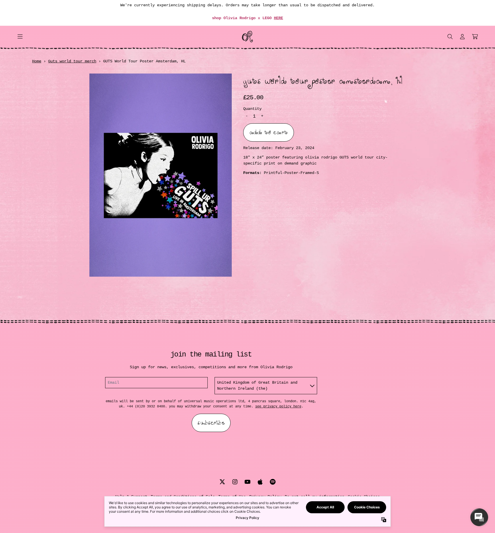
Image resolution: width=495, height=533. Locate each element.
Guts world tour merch (72, 61)
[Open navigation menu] (20, 36)
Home (36, 61)
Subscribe (211, 422)
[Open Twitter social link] (222, 481)
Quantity (252, 108)
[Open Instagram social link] (235, 481)
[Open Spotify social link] (272, 481)
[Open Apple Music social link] (260, 481)
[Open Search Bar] (450, 36)
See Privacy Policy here (278, 407)
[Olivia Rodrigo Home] (247, 36)
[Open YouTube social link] (247, 481)
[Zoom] (160, 175)
